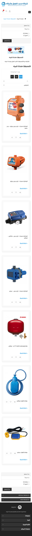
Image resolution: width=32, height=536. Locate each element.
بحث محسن (7, 40)
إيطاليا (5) (25, 33)
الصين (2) (25, 35)
